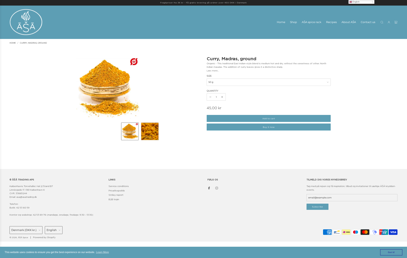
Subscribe (317, 207)
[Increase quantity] (222, 96)
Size (209, 75)
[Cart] (395, 22)
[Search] (381, 22)
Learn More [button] (102, 252)
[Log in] (388, 22)
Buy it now (269, 127)
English (355, 2)
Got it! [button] (391, 252)
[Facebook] (209, 188)
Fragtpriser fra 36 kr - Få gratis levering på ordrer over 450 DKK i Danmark (203, 3)
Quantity (212, 90)
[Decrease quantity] (210, 96)
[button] (78, 88)
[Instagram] (216, 188)
